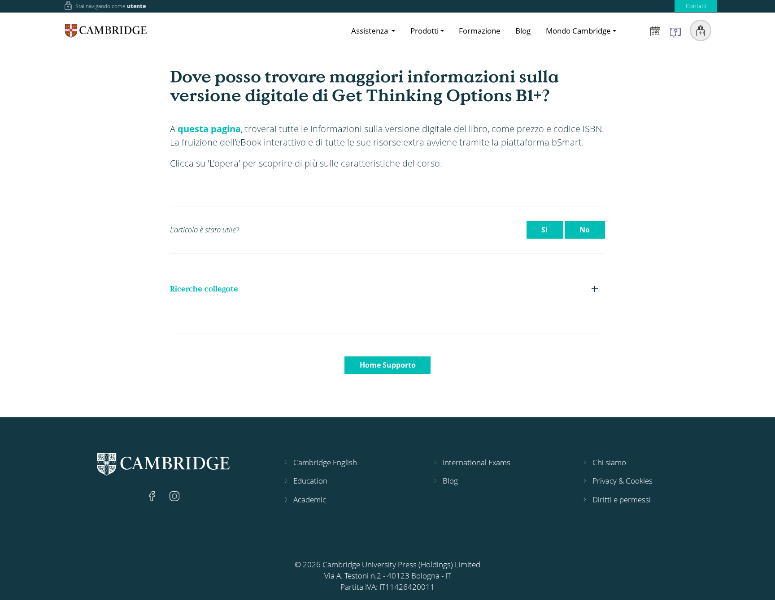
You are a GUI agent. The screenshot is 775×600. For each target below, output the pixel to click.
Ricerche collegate (204, 288)
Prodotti (424, 31)
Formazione (480, 31)
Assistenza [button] (370, 31)
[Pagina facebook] (153, 495)
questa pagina (209, 128)
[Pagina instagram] (174, 495)
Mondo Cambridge (578, 31)
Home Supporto (388, 365)
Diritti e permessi (621, 499)
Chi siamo (609, 462)
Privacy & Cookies (622, 481)
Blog (523, 31)
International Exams (476, 462)
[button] (700, 30)
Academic (309, 499)
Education (310, 481)
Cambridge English (325, 462)
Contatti (696, 6)
